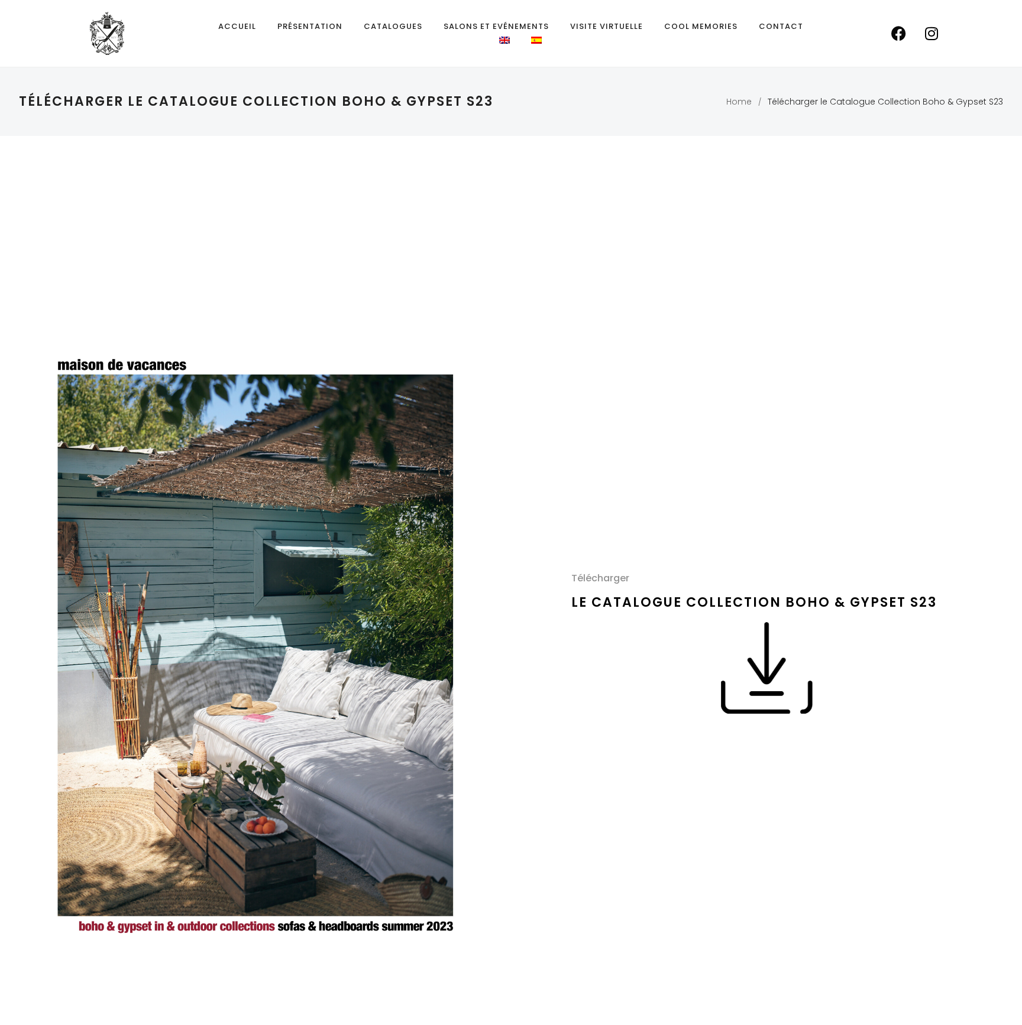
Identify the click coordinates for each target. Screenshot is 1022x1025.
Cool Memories (701, 26)
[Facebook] (899, 33)
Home (739, 102)
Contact (781, 26)
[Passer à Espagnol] (536, 40)
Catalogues (393, 26)
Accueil (237, 26)
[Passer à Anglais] (504, 40)
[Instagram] (931, 33)
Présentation (309, 26)
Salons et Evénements (496, 26)
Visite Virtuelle (606, 26)
